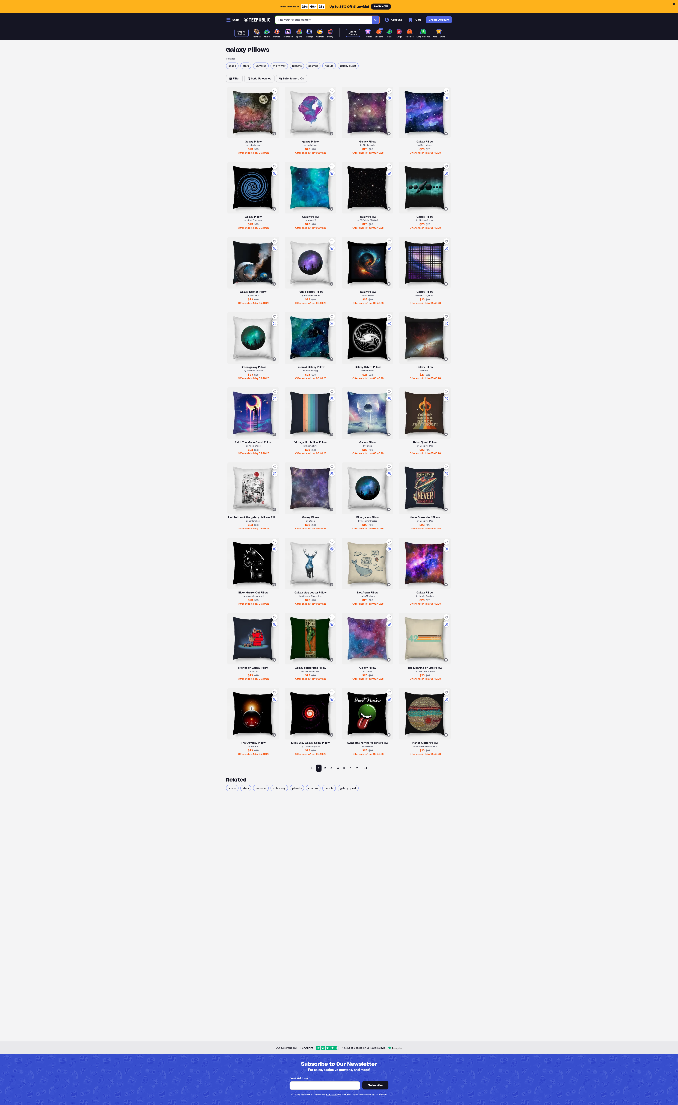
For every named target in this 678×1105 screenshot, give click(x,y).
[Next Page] (365, 768)
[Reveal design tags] (274, 133)
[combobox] (323, 20)
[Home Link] (257, 20)
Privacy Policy (332, 1094)
